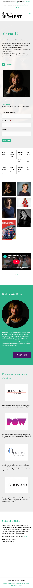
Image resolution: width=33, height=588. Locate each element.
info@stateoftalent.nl (23, 5)
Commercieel (11, 40)
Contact (20, 585)
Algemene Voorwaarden (9, 583)
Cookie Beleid (14, 585)
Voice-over (25, 40)
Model (18, 40)
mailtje (25, 536)
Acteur (4, 40)
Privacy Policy (19, 583)
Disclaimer (26, 583)
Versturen (6, 140)
